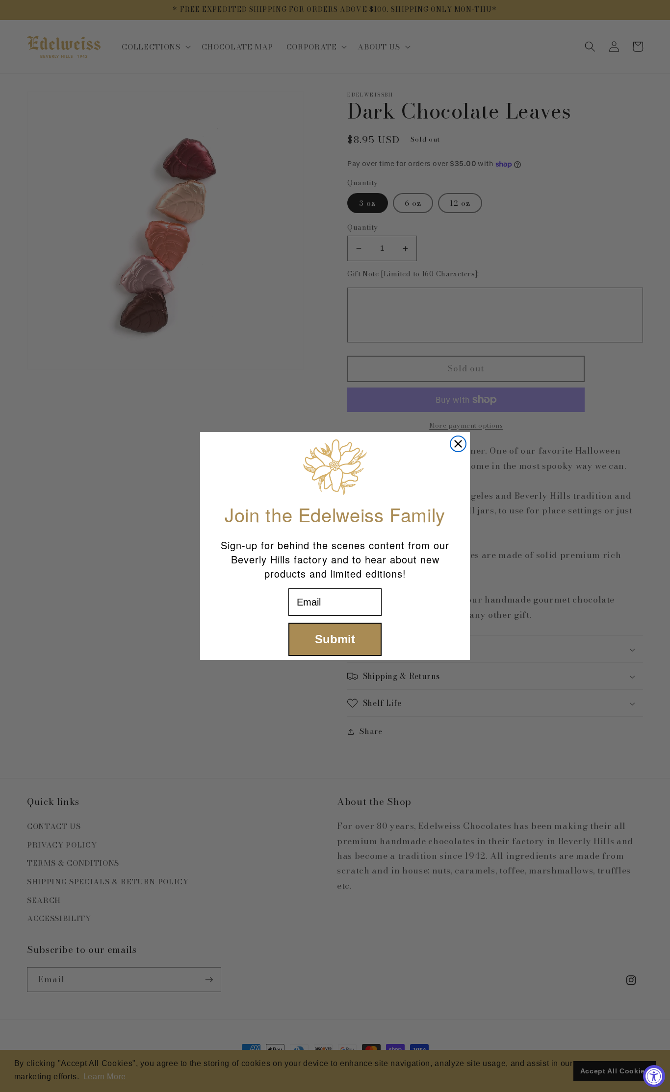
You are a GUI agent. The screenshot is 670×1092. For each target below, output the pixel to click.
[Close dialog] (458, 444)
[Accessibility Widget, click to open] (654, 1076)
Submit (335, 639)
